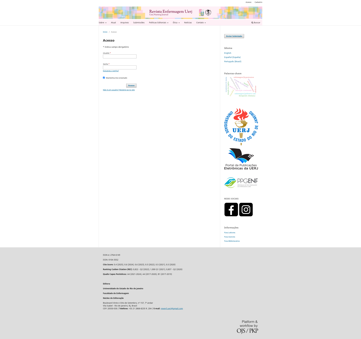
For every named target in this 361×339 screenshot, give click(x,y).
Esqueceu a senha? (111, 71)
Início (105, 32)
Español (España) (232, 57)
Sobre (102, 22)
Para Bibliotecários (232, 241)
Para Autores (229, 236)
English (227, 53)
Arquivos (124, 22)
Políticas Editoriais (158, 22)
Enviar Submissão (234, 36)
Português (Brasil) (232, 61)
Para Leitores (229, 232)
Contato (200, 22)
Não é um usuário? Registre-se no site (119, 90)
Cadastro (258, 2)
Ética (175, 22)
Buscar (256, 22)
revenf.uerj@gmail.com (172, 308)
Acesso (248, 2)
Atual (113, 22)
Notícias (188, 22)
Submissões (139, 22)
